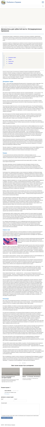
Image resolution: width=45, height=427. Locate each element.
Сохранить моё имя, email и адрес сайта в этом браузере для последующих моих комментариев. (20, 415)
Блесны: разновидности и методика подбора (8, 377)
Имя (2, 399)
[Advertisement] (22, 16)
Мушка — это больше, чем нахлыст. (31, 376)
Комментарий (4, 403)
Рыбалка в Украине (14, 2)
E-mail (15, 399)
